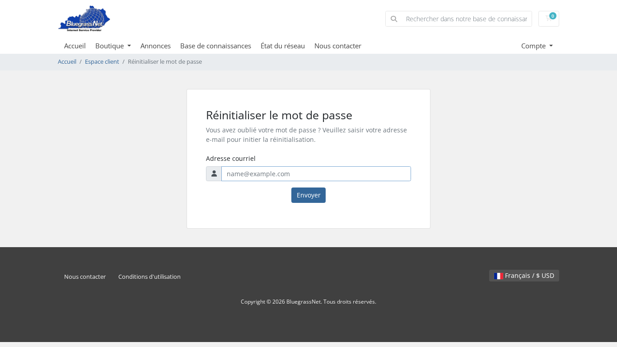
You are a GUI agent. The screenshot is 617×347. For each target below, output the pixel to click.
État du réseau (283, 45)
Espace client (102, 62)
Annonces (155, 45)
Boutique (110, 45)
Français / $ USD (528, 275)
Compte (534, 45)
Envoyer (309, 195)
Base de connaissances (215, 45)
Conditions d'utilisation (149, 277)
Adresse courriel (231, 158)
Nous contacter (337, 45)
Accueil (75, 45)
